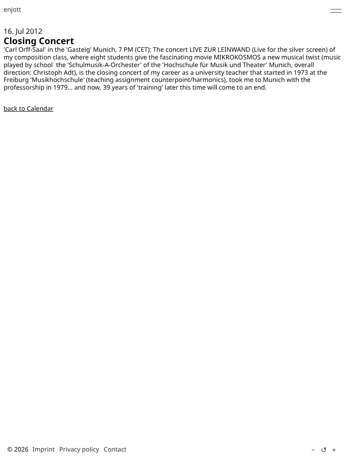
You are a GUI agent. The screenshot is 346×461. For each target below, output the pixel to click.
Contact (115, 449)
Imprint (43, 449)
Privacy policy (79, 449)
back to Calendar (29, 108)
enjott (12, 10)
